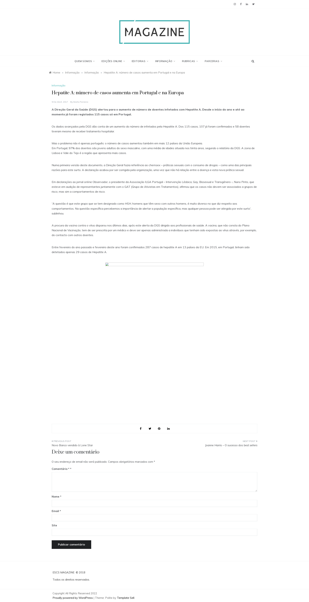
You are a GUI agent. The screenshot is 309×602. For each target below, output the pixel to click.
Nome (56, 496)
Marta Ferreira (80, 102)
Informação (163, 61)
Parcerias (212, 61)
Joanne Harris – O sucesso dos (231, 445)
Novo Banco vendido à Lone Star (72, 445)
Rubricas (188, 61)
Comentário (60, 469)
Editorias (139, 61)
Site (54, 525)
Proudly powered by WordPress (73, 597)
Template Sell (125, 597)
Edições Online (112, 61)
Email (56, 511)
